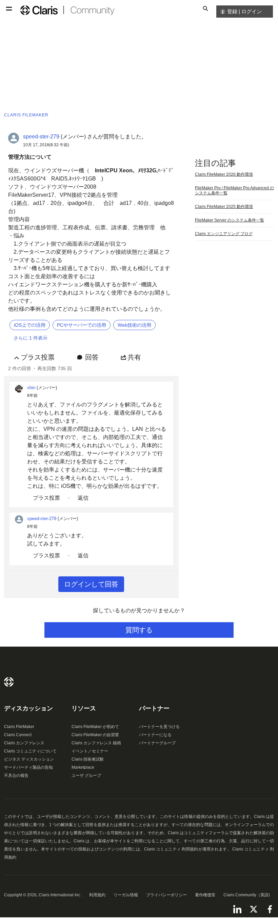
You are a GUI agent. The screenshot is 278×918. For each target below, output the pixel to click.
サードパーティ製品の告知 (28, 767)
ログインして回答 (91, 584)
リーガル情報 (126, 895)
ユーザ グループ (86, 775)
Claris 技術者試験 (88, 759)
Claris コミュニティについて (30, 751)
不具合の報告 (16, 775)
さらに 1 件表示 (30, 338)
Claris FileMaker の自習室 (95, 734)
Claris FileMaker (19, 726)
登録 (232, 11)
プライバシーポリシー (166, 895)
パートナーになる (155, 734)
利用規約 (97, 895)
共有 (134, 357)
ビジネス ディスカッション (29, 759)
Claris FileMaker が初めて (95, 726)
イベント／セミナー (90, 751)
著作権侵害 (205, 895)
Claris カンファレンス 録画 (96, 743)
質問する (139, 630)
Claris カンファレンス (24, 743)
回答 (92, 357)
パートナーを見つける (159, 726)
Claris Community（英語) (246, 895)
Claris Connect (18, 734)
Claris (9, 682)
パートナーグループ (157, 743)
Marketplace (83, 767)
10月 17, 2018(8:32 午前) (46, 144)
